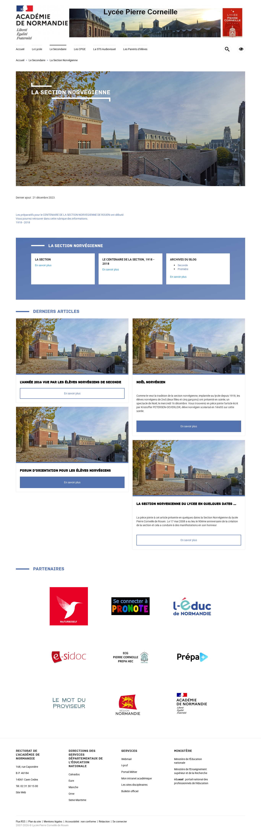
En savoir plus (43, 265)
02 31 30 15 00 (29, 786)
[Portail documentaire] (69, 657)
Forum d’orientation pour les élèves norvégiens (65, 470)
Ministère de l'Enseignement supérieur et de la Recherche (190, 771)
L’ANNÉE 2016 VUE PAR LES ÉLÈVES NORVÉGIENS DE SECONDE (70, 382)
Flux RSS (20, 821)
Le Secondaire (58, 49)
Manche (73, 787)
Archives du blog (183, 259)
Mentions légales (53, 821)
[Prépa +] (192, 657)
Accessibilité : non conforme (80, 821)
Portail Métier (129, 772)
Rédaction (104, 821)
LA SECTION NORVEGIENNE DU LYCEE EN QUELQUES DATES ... (186, 504)
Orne (71, 793)
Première (183, 269)
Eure (71, 780)
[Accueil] (130, 22)
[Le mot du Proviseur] (69, 703)
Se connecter (120, 821)
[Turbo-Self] (69, 606)
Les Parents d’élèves (135, 49)
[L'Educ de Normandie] (192, 606)
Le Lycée (37, 49)
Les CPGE (80, 49)
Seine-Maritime (77, 800)
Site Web (21, 792)
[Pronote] (130, 606)
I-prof (124, 765)
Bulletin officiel (129, 791)
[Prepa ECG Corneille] (130, 657)
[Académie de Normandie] (192, 703)
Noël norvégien (150, 382)
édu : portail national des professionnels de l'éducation (191, 781)
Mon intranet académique (136, 778)
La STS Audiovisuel (104, 49)
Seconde (183, 265)
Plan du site (34, 821)
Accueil (20, 49)
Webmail (126, 759)
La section (43, 259)
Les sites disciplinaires (134, 784)
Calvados (74, 774)
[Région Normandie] (130, 703)
